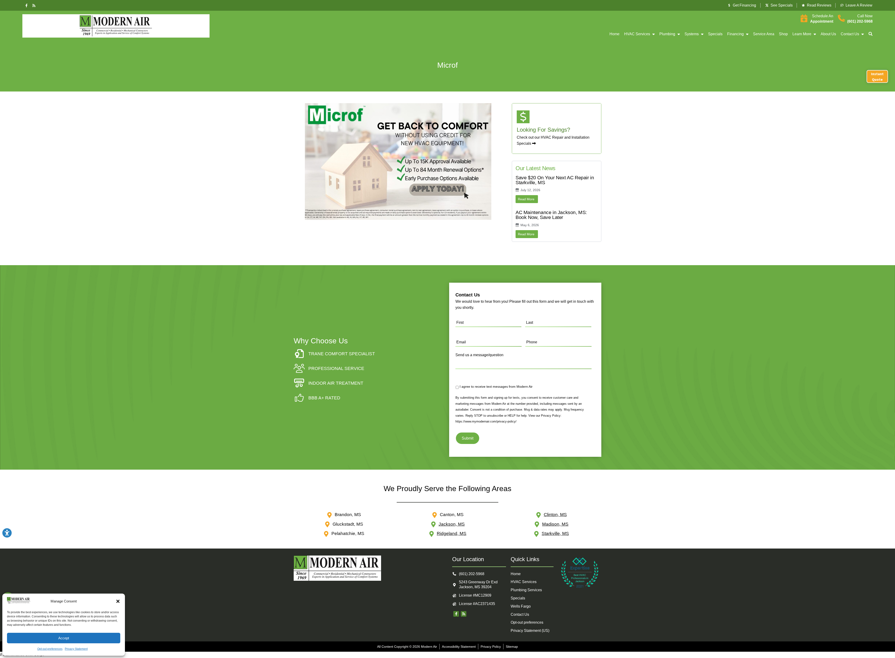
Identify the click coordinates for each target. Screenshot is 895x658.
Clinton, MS (555, 514)
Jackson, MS (452, 524)
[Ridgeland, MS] (431, 534)
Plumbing (667, 34)
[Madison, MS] (537, 524)
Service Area (763, 34)
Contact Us (850, 34)
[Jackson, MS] (433, 524)
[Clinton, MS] (538, 515)
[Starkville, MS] (536, 534)
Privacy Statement (76, 649)
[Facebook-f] (26, 5)
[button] (118, 601)
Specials (715, 34)
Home (614, 34)
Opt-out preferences (49, 649)
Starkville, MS (555, 533)
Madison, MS (555, 524)
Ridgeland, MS (451, 533)
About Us (828, 34)
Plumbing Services (526, 590)
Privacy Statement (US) (530, 631)
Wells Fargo (521, 606)
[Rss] (34, 5)
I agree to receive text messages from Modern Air (496, 386)
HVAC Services (637, 34)
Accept (63, 638)
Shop (783, 34)
